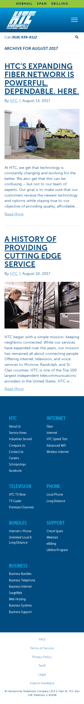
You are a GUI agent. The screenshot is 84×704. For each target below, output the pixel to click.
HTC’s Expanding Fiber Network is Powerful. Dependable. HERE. (41, 79)
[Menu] (74, 20)
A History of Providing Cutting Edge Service (32, 251)
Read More (14, 214)
